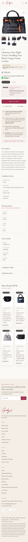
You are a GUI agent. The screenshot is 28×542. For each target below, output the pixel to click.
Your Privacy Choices (7, 521)
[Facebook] (3, 509)
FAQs (3, 470)
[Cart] (26, 3)
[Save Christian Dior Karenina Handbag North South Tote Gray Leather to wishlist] (10, 331)
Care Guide (4, 490)
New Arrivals (5, 428)
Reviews (4, 453)
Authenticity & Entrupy (7, 459)
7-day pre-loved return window (13, 111)
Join (23, 398)
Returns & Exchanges (7, 476)
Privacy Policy (5, 519)
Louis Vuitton (5, 431)
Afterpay (4, 481)
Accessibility (5, 484)
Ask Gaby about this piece (15, 141)
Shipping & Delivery (7, 473)
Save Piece (8, 106)
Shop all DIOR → (7, 288)
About (3, 450)
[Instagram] (6, 509)
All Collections (5, 442)
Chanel (3, 434)
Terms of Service (14, 519)
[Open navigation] (3, 3)
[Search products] (23, 3)
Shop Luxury (5, 425)
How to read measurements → (11, 208)
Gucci (3, 436)
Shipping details (9, 123)
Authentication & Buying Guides (10, 487)
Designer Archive (6, 439)
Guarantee (4, 456)
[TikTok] (14, 509)
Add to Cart (14, 101)
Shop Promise (5, 462)
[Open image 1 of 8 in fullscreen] (24, 12)
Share (21, 106)
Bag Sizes (4, 493)
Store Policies (5, 479)
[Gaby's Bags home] (9, 3)
